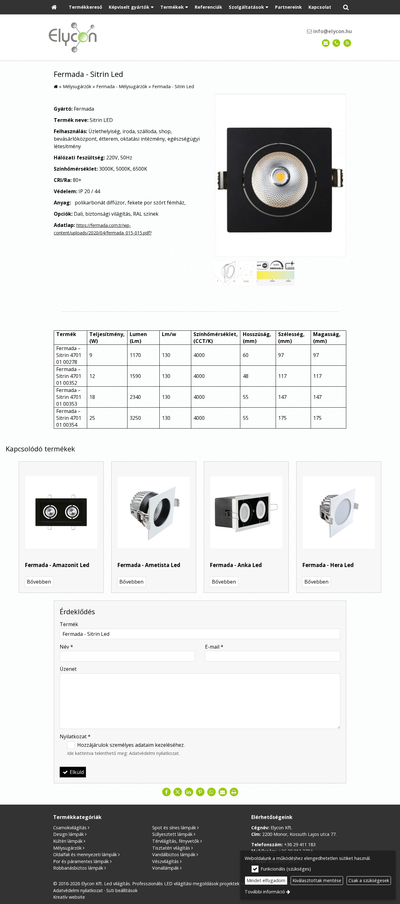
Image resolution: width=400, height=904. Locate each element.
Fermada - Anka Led (236, 565)
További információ (265, 892)
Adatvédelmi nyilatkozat (154, 753)
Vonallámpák (165, 868)
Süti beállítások (122, 890)
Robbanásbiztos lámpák (78, 868)
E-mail (214, 646)
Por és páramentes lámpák (81, 861)
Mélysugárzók (67, 848)
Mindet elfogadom (266, 880)
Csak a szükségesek (368, 880)
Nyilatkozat (75, 736)
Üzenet (68, 668)
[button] (346, 7)
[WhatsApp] (211, 792)
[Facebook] (166, 792)
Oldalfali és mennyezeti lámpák (85, 854)
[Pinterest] (200, 792)
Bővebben (39, 581)
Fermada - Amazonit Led (57, 565)
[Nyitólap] (54, 7)
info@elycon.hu (332, 31)
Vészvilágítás (165, 861)
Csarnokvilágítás (70, 828)
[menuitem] (54, 7)
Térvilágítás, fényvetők (175, 841)
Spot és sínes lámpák (174, 828)
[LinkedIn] (189, 792)
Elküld (76, 772)
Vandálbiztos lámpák (173, 854)
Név (66, 646)
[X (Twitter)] (177, 792)
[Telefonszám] (336, 43)
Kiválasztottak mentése (316, 880)
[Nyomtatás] (234, 792)
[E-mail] (325, 43)
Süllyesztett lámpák (172, 834)
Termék (69, 624)
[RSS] (347, 43)
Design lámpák (68, 834)
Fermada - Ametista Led (148, 565)
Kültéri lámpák (67, 841)
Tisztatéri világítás (171, 848)
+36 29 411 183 (300, 844)
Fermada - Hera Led (328, 565)
